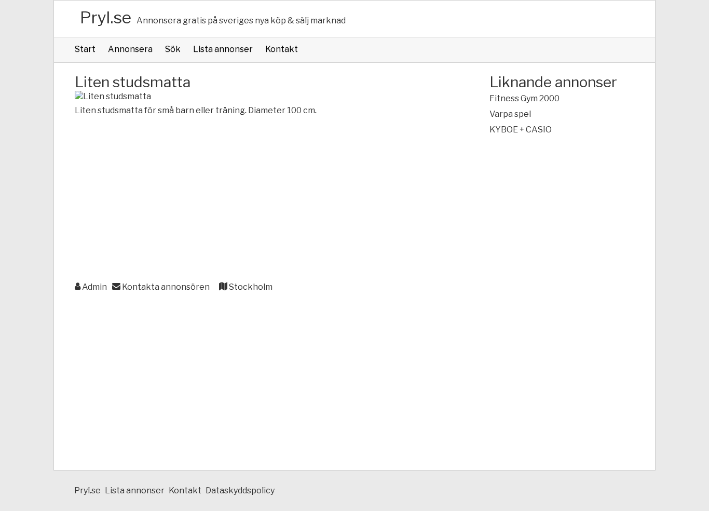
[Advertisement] (261, 199)
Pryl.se (105, 17)
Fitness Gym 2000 (524, 98)
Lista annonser (223, 49)
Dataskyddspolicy (240, 490)
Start (85, 49)
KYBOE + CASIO (520, 130)
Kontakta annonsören (165, 287)
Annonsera (130, 49)
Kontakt (281, 49)
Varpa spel (510, 114)
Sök (173, 49)
